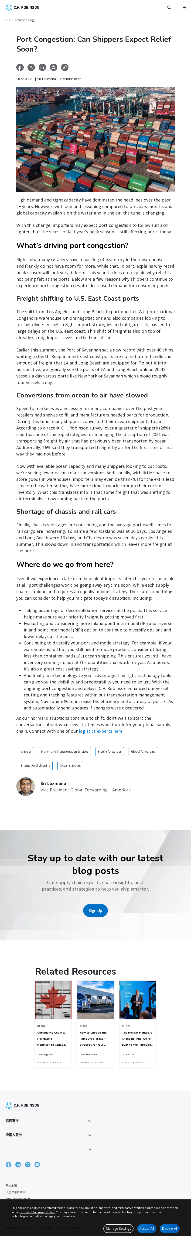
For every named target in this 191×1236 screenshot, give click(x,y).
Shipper (26, 752)
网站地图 (11, 1186)
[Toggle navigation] (184, 7)
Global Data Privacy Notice (37, 1212)
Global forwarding (143, 752)
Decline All (169, 1228)
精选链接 (12, 1120)
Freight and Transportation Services (64, 752)
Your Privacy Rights (18, 1199)
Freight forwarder (109, 752)
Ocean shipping (70, 766)
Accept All (146, 1228)
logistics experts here (101, 731)
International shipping (35, 766)
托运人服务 (14, 1134)
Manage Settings (118, 1228)
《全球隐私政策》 (17, 1192)
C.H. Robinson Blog (21, 20)
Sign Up (95, 910)
